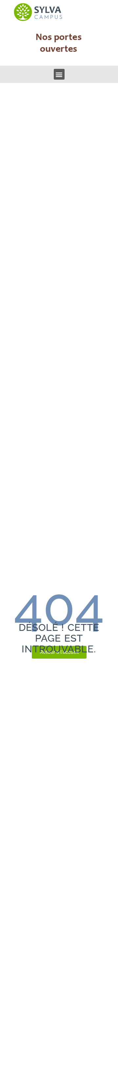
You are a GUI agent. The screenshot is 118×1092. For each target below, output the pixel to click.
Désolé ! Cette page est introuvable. (59, 638)
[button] (59, 74)
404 (59, 606)
